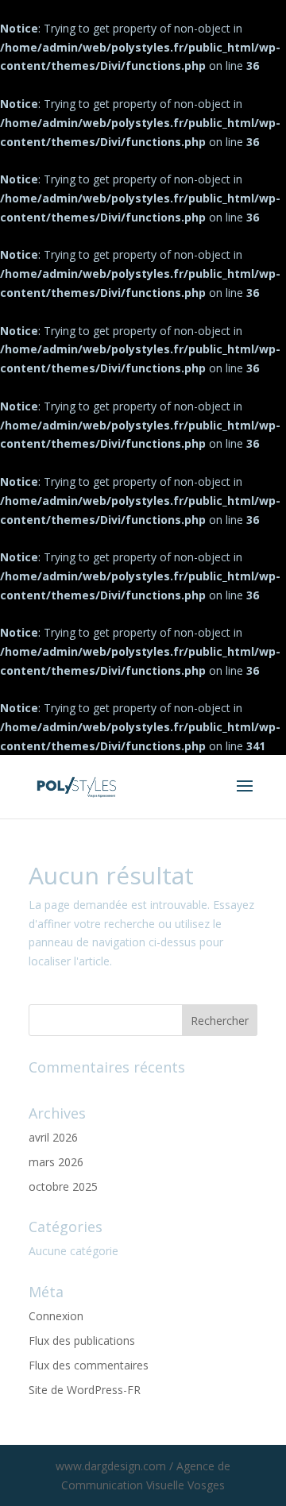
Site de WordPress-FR (85, 1389)
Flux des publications (82, 1340)
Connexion (56, 1315)
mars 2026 (56, 1161)
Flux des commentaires (89, 1365)
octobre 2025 (63, 1186)
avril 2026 (53, 1137)
